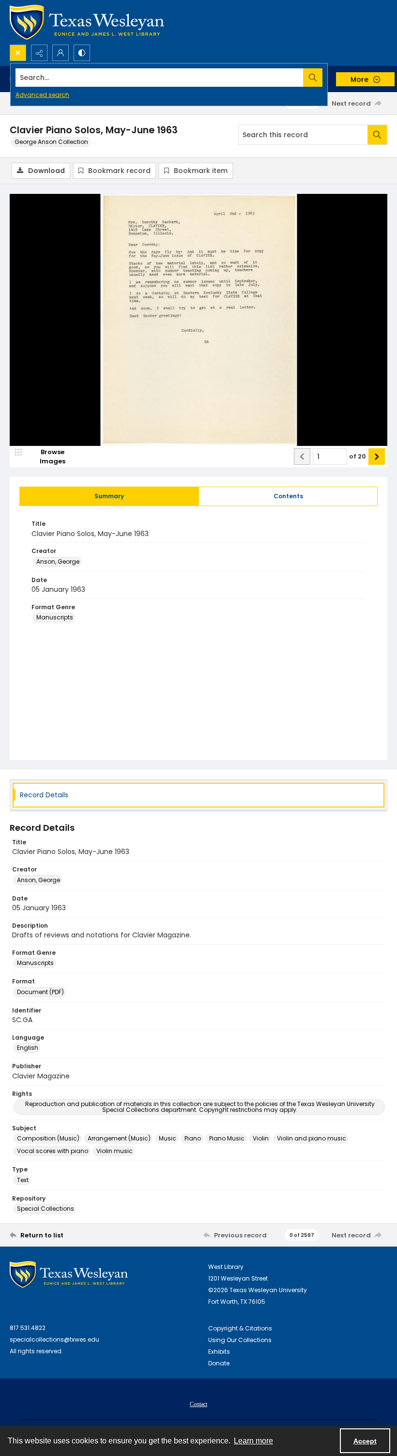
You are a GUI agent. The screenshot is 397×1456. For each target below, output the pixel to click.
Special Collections (45, 1208)
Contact (198, 1404)
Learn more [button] (253, 1441)
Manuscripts (54, 617)
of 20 (357, 456)
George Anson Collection (51, 142)
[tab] (109, 496)
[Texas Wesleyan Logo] (87, 22)
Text (23, 1180)
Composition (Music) (48, 1138)
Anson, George (57, 561)
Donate (218, 1363)
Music (167, 1138)
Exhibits (219, 1351)
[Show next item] (376, 456)
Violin (261, 1138)
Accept (365, 1441)
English (27, 1048)
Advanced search (42, 95)
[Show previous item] (302, 456)
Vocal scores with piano (52, 1151)
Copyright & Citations (240, 1328)
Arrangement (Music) (119, 1138)
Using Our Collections (240, 1340)
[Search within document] (377, 134)
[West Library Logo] (69, 1274)
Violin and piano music (311, 1138)
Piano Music (226, 1138)
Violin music (114, 1151)
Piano (192, 1138)
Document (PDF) (40, 992)
